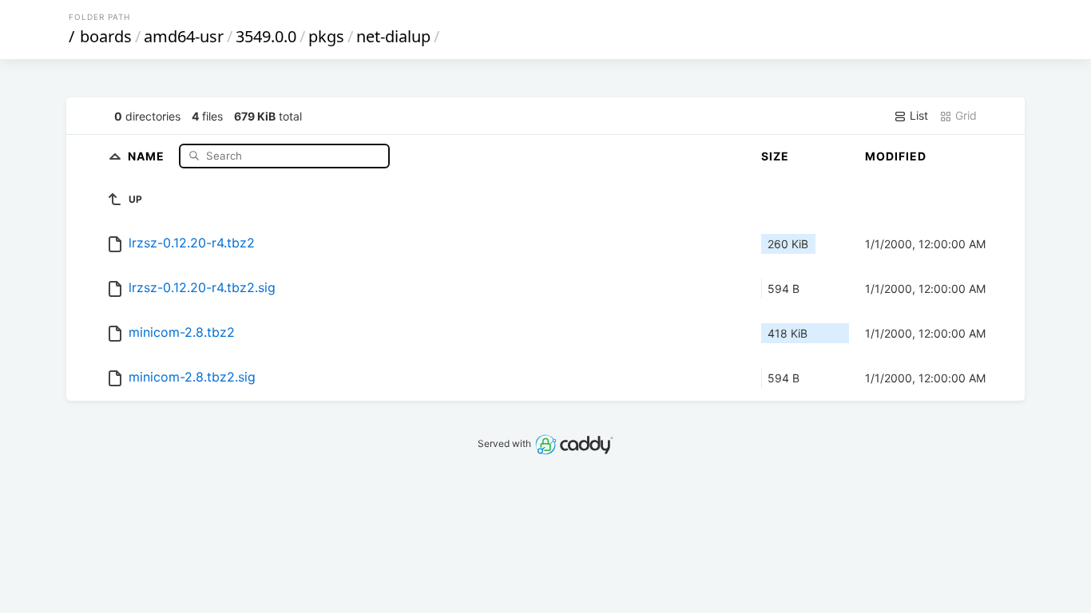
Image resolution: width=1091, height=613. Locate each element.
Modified (895, 156)
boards (106, 36)
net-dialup (393, 36)
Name (148, 155)
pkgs (326, 36)
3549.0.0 (266, 36)
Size (775, 156)
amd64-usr (184, 36)
